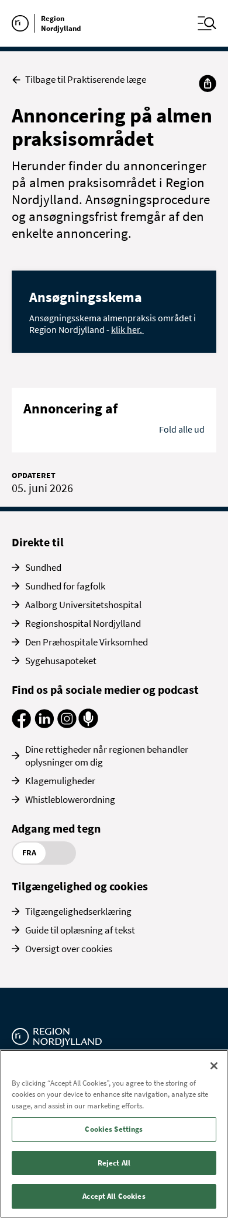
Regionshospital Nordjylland (83, 623)
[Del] (207, 83)
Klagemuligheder (60, 780)
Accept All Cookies (113, 1196)
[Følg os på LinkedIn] (44, 724)
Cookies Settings (114, 1129)
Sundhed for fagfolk (65, 586)
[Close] (214, 1066)
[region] (114, 1133)
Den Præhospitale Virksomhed (86, 642)
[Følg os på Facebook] (21, 724)
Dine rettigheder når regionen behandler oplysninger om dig (106, 755)
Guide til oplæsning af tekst (80, 930)
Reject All (114, 1163)
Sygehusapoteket (60, 660)
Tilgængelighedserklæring (78, 911)
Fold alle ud (182, 429)
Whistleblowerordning (70, 799)
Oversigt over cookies (68, 948)
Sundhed (43, 567)
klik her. (127, 329)
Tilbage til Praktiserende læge (85, 80)
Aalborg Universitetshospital (83, 604)
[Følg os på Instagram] (67, 724)
